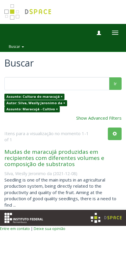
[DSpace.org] (106, 218)
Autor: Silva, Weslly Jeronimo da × (35, 103)
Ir (115, 83)
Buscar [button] (15, 46)
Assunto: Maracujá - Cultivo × (32, 109)
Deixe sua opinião (49, 228)
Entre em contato (15, 228)
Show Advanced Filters (99, 118)
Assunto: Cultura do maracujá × (34, 97)
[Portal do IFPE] (23, 217)
